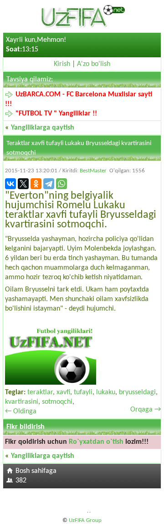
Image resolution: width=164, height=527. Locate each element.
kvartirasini (21, 402)
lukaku (105, 392)
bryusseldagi (137, 392)
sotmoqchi (57, 402)
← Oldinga (20, 411)
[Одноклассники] (36, 183)
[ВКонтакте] (10, 183)
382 (20, 480)
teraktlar (40, 392)
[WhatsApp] (61, 183)
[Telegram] (48, 183)
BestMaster (93, 171)
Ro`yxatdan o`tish (96, 442)
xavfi (63, 392)
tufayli (83, 392)
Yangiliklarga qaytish (42, 127)
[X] (23, 183)
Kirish (62, 64)
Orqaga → (145, 409)
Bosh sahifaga (35, 471)
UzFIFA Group (85, 520)
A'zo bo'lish (93, 64)
